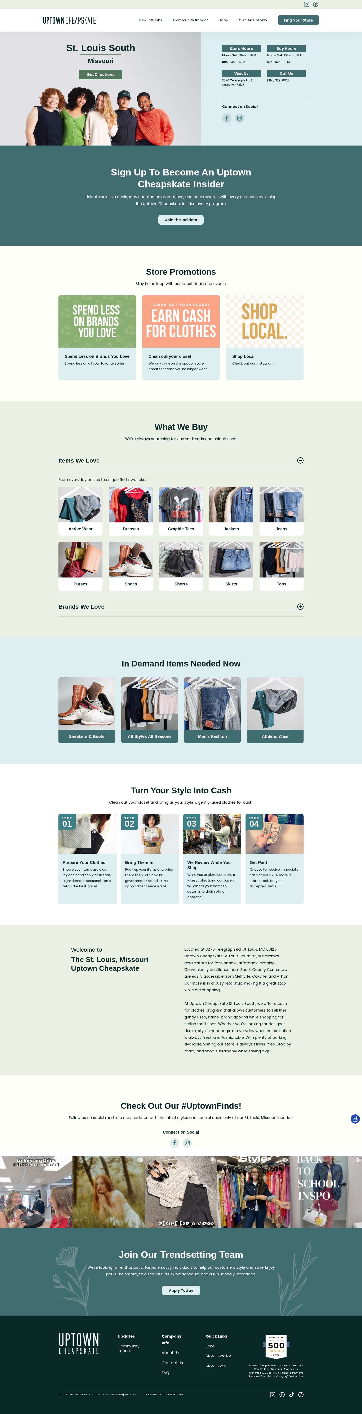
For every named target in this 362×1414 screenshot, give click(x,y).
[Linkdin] (282, 1394)
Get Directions (100, 74)
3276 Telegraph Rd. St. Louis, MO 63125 (238, 82)
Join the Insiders (181, 219)
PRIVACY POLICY (133, 1394)
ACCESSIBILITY (153, 1394)
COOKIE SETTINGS (173, 1394)
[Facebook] (315, 4)
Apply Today (181, 1290)
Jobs (223, 20)
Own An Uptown (253, 20)
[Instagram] (272, 1394)
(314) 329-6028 (278, 80)
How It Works (150, 20)
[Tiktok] (291, 1394)
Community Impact (190, 20)
